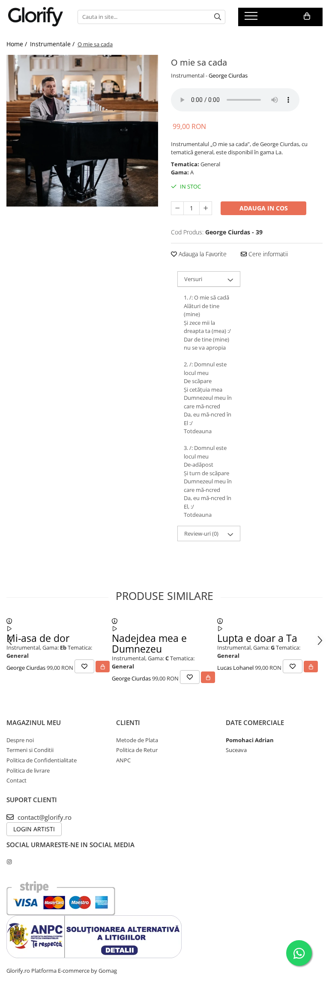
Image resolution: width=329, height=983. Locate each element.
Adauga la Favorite (202, 254)
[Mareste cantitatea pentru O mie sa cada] (205, 208)
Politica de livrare (28, 770)
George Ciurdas (228, 75)
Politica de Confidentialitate (41, 760)
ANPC (123, 760)
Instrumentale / (53, 44)
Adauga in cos (263, 208)
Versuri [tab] (193, 279)
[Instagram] (9, 862)
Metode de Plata (137, 740)
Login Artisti (34, 829)
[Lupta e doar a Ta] (220, 621)
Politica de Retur (137, 750)
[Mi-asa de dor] (9, 621)
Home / (17, 44)
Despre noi (20, 740)
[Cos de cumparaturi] (307, 16)
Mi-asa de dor (37, 638)
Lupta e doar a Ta (257, 638)
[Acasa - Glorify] (35, 16)
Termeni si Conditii (30, 750)
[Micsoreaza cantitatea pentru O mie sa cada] (177, 208)
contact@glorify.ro (44, 817)
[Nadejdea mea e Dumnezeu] (114, 621)
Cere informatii (267, 254)
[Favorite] (84, 666)
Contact (16, 780)
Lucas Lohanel (235, 668)
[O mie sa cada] (82, 131)
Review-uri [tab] (201, 533)
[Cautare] (217, 17)
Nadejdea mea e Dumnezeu (149, 643)
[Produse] (252, 18)
